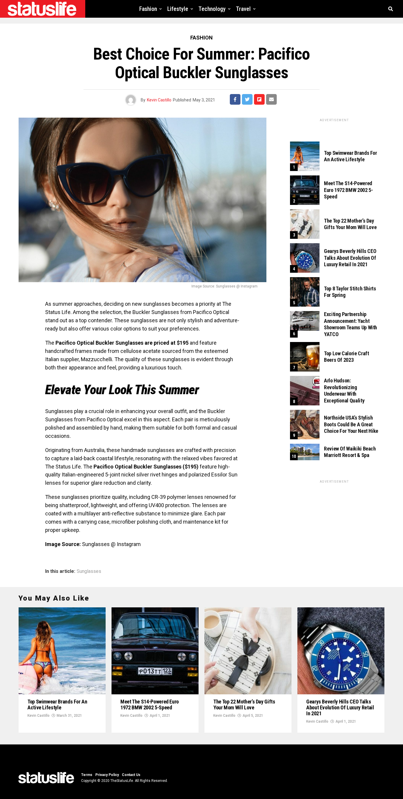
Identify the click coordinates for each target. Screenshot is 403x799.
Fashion (148, 8)
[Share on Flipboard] (259, 99)
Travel (243, 8)
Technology (212, 8)
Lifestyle (177, 8)
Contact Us (131, 775)
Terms (86, 775)
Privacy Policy (107, 775)
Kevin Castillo (159, 100)
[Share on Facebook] (235, 99)
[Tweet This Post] (247, 99)
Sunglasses (89, 571)
